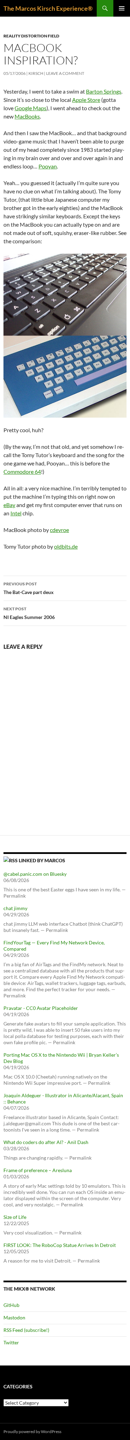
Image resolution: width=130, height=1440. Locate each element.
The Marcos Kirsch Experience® (48, 8)
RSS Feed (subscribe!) (26, 1330)
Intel (15, 513)
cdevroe (59, 529)
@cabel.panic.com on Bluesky (35, 874)
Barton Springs (103, 91)
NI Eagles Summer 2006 (29, 613)
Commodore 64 (22, 471)
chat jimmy (15, 908)
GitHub (11, 1305)
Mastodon (14, 1317)
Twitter (11, 1342)
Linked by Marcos (42, 860)
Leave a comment (65, 73)
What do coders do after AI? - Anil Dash (45, 1142)
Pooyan (47, 166)
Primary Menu (121, 8)
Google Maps (30, 108)
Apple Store (86, 99)
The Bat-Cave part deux (28, 588)
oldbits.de (66, 546)
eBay (9, 504)
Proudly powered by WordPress (32, 1431)
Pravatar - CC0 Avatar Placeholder (40, 1008)
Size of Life (14, 1217)
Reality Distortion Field (31, 35)
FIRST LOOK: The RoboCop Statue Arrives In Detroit (59, 1245)
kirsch (35, 73)
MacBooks (27, 116)
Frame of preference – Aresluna (37, 1170)
